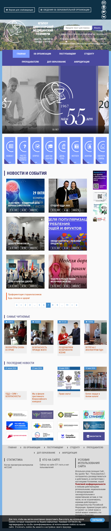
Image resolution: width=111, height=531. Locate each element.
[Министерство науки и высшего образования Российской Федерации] (94, 425)
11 (67, 305)
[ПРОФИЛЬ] (100, 196)
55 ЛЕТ (55, 129)
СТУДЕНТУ (89, 54)
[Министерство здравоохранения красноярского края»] (42, 425)
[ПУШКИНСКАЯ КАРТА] (100, 209)
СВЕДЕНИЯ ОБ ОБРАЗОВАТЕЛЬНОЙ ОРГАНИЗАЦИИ (66, 10)
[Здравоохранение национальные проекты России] (17, 436)
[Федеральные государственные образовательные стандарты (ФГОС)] (94, 414)
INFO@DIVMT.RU (99, 39)
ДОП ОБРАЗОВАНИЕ (56, 62)
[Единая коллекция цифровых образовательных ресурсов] (68, 414)
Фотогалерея (75, 156)
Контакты (88, 156)
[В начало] (16, 305)
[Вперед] (72, 305)
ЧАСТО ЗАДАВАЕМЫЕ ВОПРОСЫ (22, 157)
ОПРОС (36, 156)
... (34, 305)
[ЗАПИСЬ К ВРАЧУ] (100, 180)
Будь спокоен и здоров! (19, 298)
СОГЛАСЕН (97, 520)
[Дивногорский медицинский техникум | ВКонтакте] (94, 436)
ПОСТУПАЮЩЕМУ (67, 54)
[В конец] (76, 305)
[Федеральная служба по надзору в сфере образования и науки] (42, 414)
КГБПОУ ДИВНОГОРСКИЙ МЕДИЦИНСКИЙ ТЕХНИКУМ (43, 29)
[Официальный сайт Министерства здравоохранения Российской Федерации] (17, 414)
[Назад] (21, 305)
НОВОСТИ (9, 156)
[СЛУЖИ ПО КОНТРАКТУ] (100, 219)
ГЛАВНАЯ (21, 54)
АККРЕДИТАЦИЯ (81, 62)
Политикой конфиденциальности (90, 484)
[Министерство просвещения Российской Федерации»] (68, 425)
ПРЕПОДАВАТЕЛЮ (30, 62)
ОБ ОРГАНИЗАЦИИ (42, 54)
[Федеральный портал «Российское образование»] (17, 425)
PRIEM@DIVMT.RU (99, 44)
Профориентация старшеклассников (24, 294)
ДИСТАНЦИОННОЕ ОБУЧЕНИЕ (49, 157)
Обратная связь (101, 157)
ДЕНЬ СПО (62, 157)
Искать (97, 28)
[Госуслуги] (42, 436)
